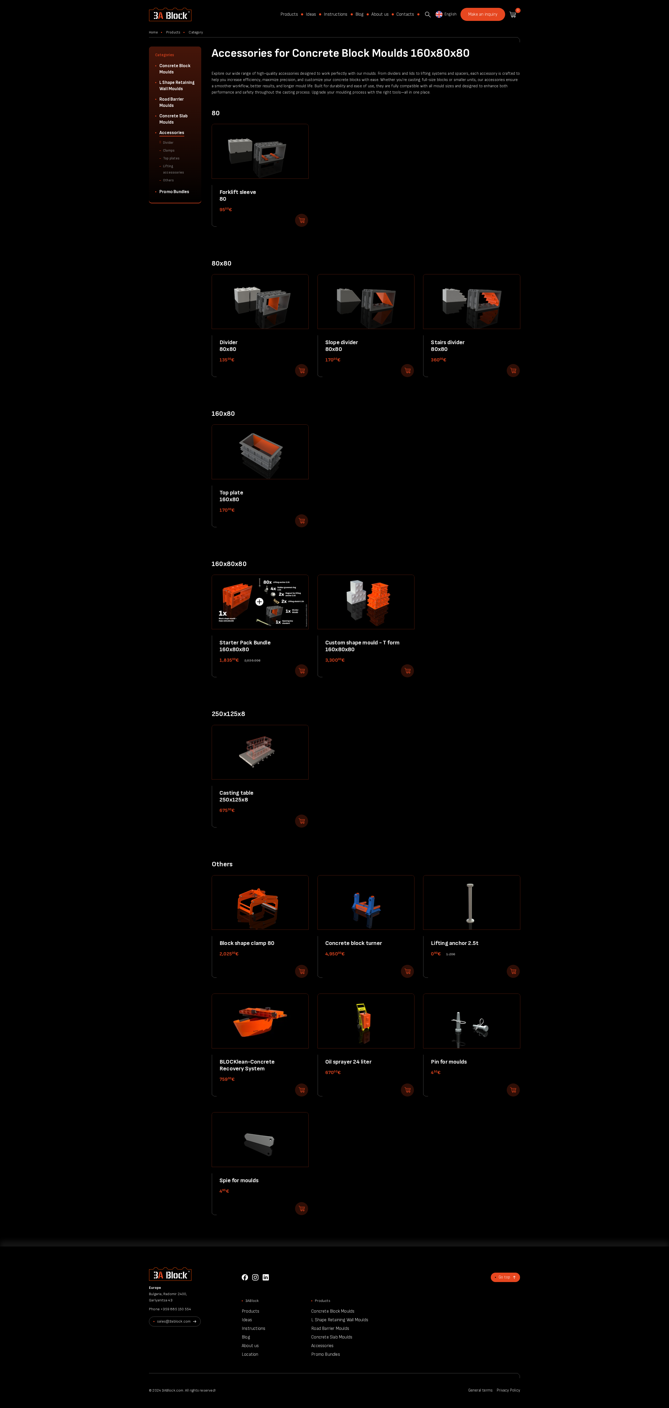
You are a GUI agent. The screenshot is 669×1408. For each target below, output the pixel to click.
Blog (359, 14)
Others (168, 180)
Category (196, 32)
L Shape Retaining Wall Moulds (177, 85)
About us (380, 14)
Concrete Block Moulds (175, 69)
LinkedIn (266, 1277)
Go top (504, 1277)
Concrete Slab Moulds (173, 119)
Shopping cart (512, 15)
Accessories (171, 132)
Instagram (255, 1277)
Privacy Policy (508, 1390)
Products (289, 14)
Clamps (169, 150)
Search (428, 15)
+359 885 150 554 (175, 1309)
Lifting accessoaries (173, 169)
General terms (480, 1390)
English (451, 14)
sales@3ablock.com (174, 1321)
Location (250, 1354)
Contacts (405, 14)
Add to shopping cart (301, 220)
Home (153, 32)
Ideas (311, 14)
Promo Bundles (174, 191)
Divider (168, 143)
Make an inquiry (482, 14)
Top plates (171, 158)
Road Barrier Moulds (171, 102)
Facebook (245, 1277)
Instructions (335, 14)
